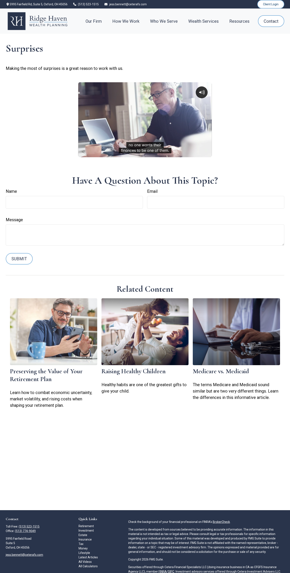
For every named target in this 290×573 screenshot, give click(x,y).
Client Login (271, 4)
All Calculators (88, 566)
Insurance (85, 539)
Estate (83, 535)
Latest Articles (88, 557)
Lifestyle (84, 553)
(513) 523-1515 (88, 4)
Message (14, 219)
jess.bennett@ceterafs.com (128, 4)
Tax (81, 544)
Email (152, 191)
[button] (93, 21)
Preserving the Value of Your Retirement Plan (46, 375)
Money (83, 548)
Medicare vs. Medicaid (221, 371)
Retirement (86, 526)
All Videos (85, 561)
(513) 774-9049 (25, 531)
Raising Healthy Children (133, 371)
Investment (86, 530)
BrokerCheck (221, 522)
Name (11, 191)
